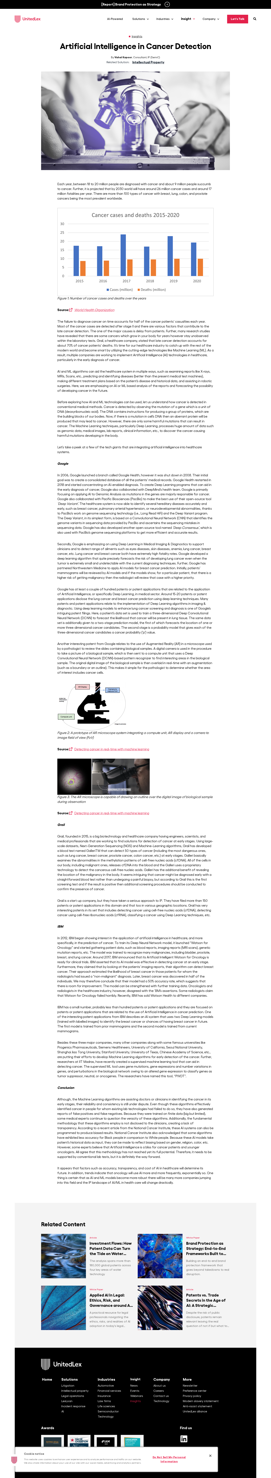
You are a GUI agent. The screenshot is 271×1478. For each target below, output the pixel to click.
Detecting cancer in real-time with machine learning (111, 749)
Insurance (104, 1396)
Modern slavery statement (201, 1401)
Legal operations (72, 1396)
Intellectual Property (148, 62)
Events (134, 1390)
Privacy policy (192, 1396)
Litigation (67, 1385)
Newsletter (190, 1385)
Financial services (109, 1390)
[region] (116, 1459)
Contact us (161, 1396)
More (187, 1379)
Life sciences (106, 1406)
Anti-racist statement (197, 1406)
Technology (106, 1416)
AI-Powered (115, 19)
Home (47, 1379)
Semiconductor (108, 1411)
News (134, 1385)
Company (161, 1379)
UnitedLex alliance (195, 1411)
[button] (14, 1460)
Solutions (69, 1379)
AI (62, 1411)
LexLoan (66, 1401)
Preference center (194, 1390)
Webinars (136, 1396)
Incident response (73, 1406)
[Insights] (129, 36)
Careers (158, 1390)
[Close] (210, 1456)
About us (159, 1385)
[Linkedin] (184, 1439)
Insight (135, 1379)
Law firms (104, 1401)
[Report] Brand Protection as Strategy (131, 4)
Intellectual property (74, 1390)
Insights (137, 36)
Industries (106, 1379)
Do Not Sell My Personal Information (169, 1459)
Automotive (106, 1385)
